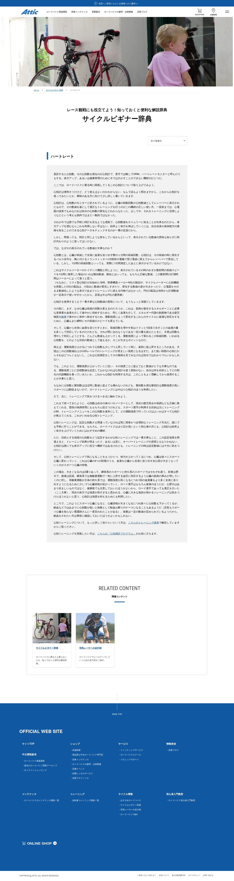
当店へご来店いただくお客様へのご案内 (117, 3)
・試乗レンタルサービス (81, 773)
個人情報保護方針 (179, 875)
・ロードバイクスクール (129, 754)
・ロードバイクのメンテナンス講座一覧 (40, 800)
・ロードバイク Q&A (128, 814)
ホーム (36, 90)
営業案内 (96, 11)
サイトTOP (28, 743)
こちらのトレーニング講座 (143, 522)
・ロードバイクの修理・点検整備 (85, 763)
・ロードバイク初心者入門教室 (180, 800)
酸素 (63, 316)
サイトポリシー (194, 875)
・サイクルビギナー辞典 (129, 804)
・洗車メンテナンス (79, 759)
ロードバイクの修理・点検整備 (118, 11)
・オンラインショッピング (34, 769)
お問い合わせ (208, 875)
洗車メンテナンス (79, 11)
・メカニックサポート (128, 759)
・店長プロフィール (79, 777)
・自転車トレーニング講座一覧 (84, 800)
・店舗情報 (75, 749)
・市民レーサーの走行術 (129, 809)
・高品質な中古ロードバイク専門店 (86, 754)
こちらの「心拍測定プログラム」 (116, 533)
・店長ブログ (172, 749)
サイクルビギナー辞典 (54, 90)
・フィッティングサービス (130, 749)
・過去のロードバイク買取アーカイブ (39, 765)
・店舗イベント (77, 768)
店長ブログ (142, 11)
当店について (164, 875)
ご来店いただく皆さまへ (146, 875)
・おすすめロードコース (129, 800)
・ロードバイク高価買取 (33, 760)
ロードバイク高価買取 (57, 11)
